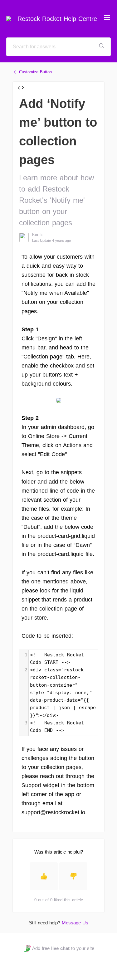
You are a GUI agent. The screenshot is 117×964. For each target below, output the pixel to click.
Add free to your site (63, 948)
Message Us (75, 922)
